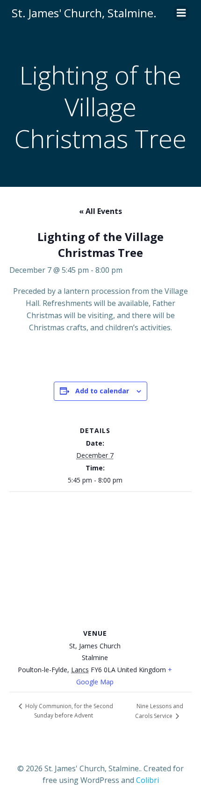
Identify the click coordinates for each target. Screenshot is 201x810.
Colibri (147, 780)
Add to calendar (102, 390)
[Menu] (181, 13)
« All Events (100, 211)
